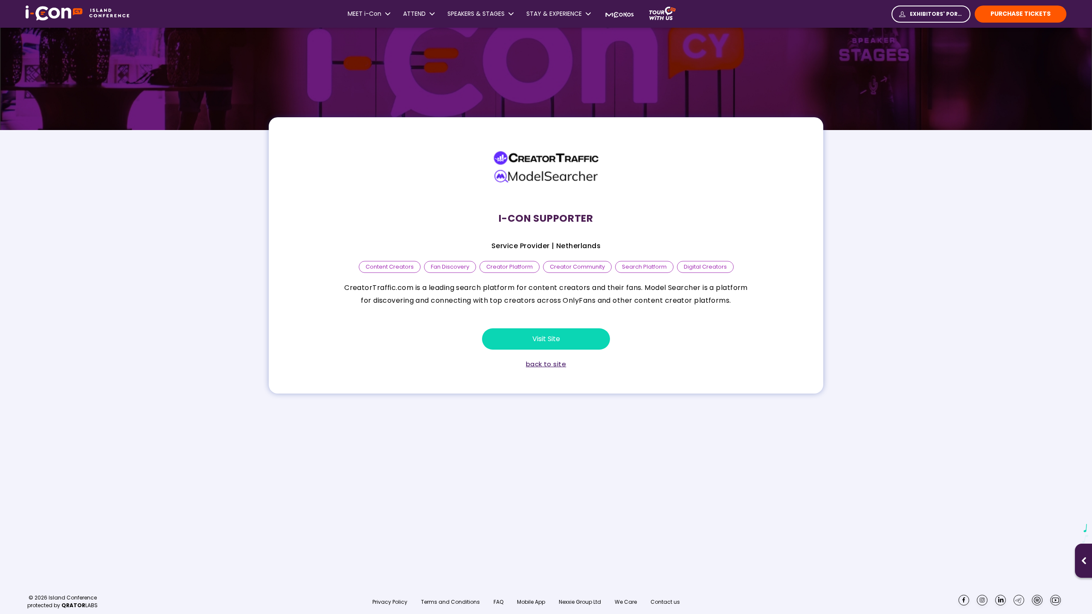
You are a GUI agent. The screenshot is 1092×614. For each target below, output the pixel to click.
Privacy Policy (389, 602)
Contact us (665, 601)
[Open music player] (1083, 561)
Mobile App (531, 602)
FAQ (498, 602)
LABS (79, 605)
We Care (626, 602)
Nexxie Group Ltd (580, 602)
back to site (546, 364)
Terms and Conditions (450, 602)
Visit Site (546, 339)
